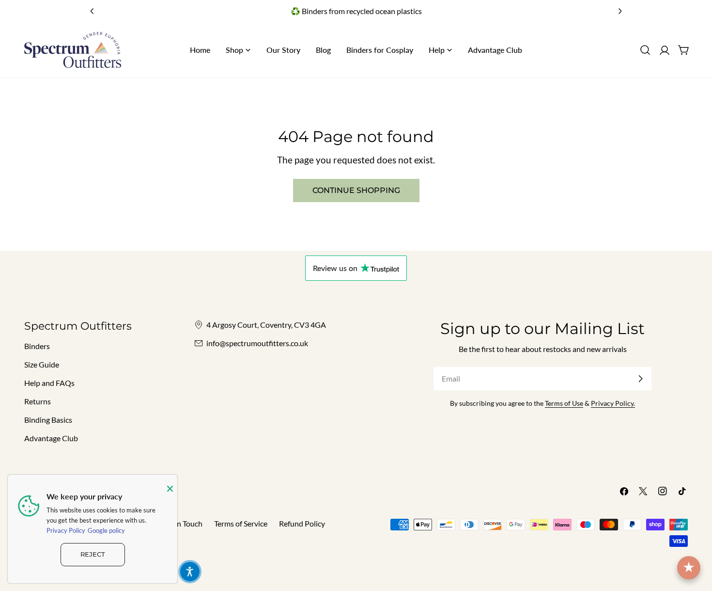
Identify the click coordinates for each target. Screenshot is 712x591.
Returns (37, 401)
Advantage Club (51, 438)
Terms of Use (564, 403)
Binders (37, 346)
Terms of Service (240, 523)
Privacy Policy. (613, 403)
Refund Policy (302, 523)
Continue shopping (356, 190)
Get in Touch (181, 523)
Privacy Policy (65, 530)
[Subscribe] (640, 378)
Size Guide (41, 364)
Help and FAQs (49, 382)
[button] (189, 571)
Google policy (106, 530)
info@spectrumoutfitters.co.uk (257, 343)
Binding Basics (48, 419)
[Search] (645, 50)
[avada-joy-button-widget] (688, 567)
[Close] (170, 488)
